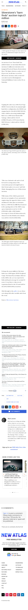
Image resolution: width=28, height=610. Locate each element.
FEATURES (4, 572)
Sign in (5, 513)
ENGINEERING (9, 6)
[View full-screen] (26, 32)
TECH (3, 6)
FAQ (3, 588)
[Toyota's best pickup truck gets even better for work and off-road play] (14, 465)
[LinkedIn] (9, 26)
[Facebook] (3, 26)
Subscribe (14, 549)
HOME (3, 563)
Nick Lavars (12, 419)
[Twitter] (6, 26)
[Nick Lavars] (4, 420)
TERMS (3, 578)
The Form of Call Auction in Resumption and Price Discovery (13, 382)
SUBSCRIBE (4, 565)
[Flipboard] (15, 26)
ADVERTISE (4, 576)
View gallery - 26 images (14, 58)
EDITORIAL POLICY (6, 569)
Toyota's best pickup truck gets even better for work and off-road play (13, 476)
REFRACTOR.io (19, 572)
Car (7, 398)
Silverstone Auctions (12, 300)
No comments (15, 411)
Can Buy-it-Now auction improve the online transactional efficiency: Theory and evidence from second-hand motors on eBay (13, 337)
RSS (3, 585)
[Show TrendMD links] (25, 390)
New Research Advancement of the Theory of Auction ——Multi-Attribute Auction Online (14, 355)
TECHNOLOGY (19, 567)
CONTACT (4, 583)
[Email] (18, 26)
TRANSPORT (19, 569)
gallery (16, 291)
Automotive (5, 9)
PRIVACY (4, 581)
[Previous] (3, 474)
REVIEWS (4, 574)
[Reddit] (12, 26)
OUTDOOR (17, 6)
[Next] (24, 474)
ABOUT (3, 567)
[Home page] (14, 2)
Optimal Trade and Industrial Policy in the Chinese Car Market (14, 375)
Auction (19, 395)
